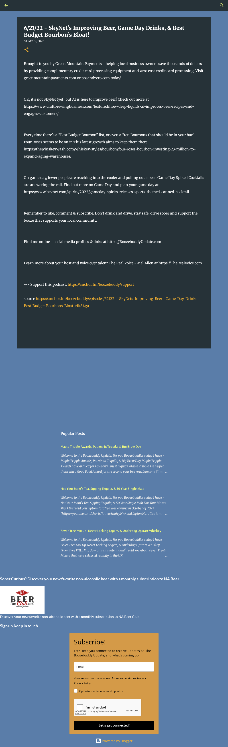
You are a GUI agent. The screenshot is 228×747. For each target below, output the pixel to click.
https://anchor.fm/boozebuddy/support (101, 284)
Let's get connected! (114, 725)
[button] (26, 50)
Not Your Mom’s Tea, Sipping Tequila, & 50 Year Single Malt (102, 488)
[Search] (18, 5)
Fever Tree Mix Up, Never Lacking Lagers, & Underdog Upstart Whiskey (111, 530)
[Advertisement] (114, 386)
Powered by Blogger (116, 741)
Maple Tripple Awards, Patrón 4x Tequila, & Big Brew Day (101, 446)
